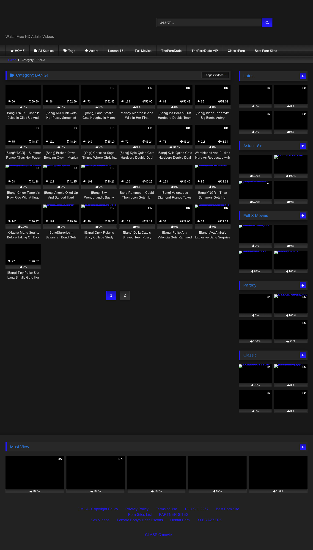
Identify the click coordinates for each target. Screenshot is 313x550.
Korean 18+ (116, 51)
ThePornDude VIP (205, 51)
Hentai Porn (180, 520)
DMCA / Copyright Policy (98, 509)
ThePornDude (171, 51)
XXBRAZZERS (209, 520)
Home (12, 60)
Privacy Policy (136, 509)
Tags (71, 51)
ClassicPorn (236, 51)
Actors (93, 51)
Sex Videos (100, 520)
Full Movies (143, 51)
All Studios (46, 51)
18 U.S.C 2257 (196, 509)
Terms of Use (166, 509)
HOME (20, 51)
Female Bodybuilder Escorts (140, 520)
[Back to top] (299, 536)
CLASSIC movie (158, 535)
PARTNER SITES (174, 515)
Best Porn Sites (266, 51)
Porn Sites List (140, 515)
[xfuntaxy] (47, 19)
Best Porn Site (227, 509)
